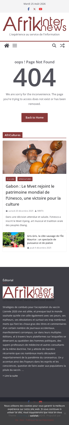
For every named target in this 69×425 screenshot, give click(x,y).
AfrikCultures (25, 179)
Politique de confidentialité (40, 420)
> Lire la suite (10, 375)
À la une (10, 179)
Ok (16, 420)
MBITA (40, 210)
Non (22, 420)
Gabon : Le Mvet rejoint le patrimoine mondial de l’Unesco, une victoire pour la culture (33, 195)
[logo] (28, 288)
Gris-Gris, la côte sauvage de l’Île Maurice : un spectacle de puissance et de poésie (45, 239)
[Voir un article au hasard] (62, 46)
